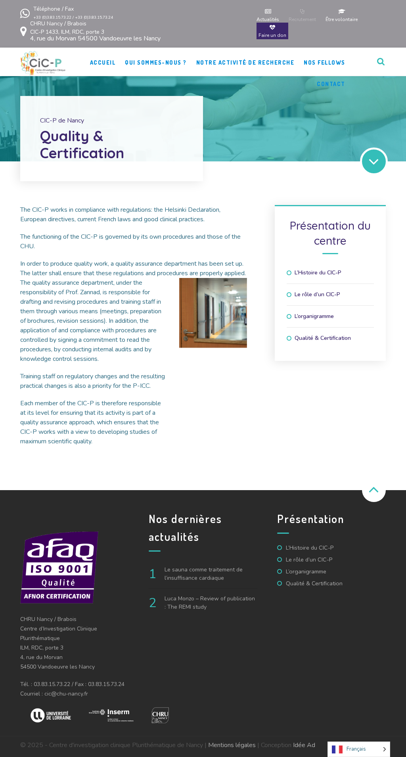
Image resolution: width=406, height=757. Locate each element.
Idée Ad (304, 745)
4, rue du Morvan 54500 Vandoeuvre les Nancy (95, 31)
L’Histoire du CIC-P (318, 272)
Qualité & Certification (323, 338)
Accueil (103, 62)
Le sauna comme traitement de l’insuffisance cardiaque (204, 574)
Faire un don (272, 35)
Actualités (268, 19)
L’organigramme (314, 316)
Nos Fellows (324, 62)
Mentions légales (232, 745)
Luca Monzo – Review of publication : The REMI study (210, 603)
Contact (331, 83)
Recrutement (302, 19)
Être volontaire (342, 19)
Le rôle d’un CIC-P (317, 294)
